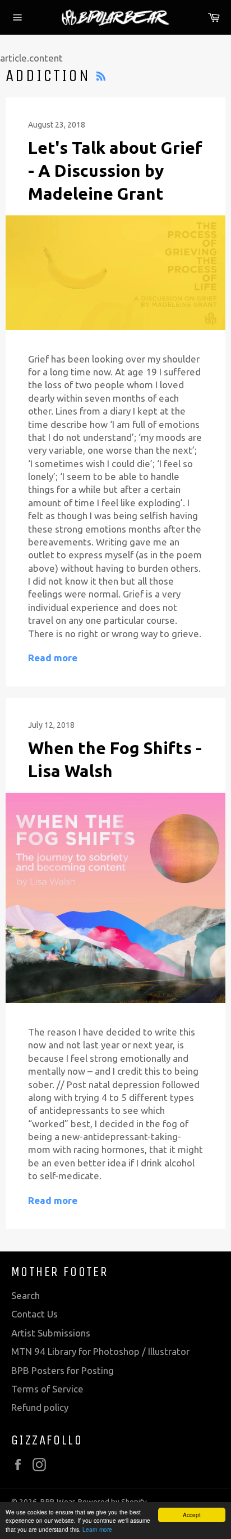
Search (25, 1295)
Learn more (97, 1529)
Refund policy (39, 1407)
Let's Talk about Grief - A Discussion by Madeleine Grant (115, 171)
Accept (192, 1514)
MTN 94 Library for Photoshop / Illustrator (100, 1351)
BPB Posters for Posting (62, 1370)
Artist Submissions (50, 1333)
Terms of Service (47, 1388)
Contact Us (34, 1314)
